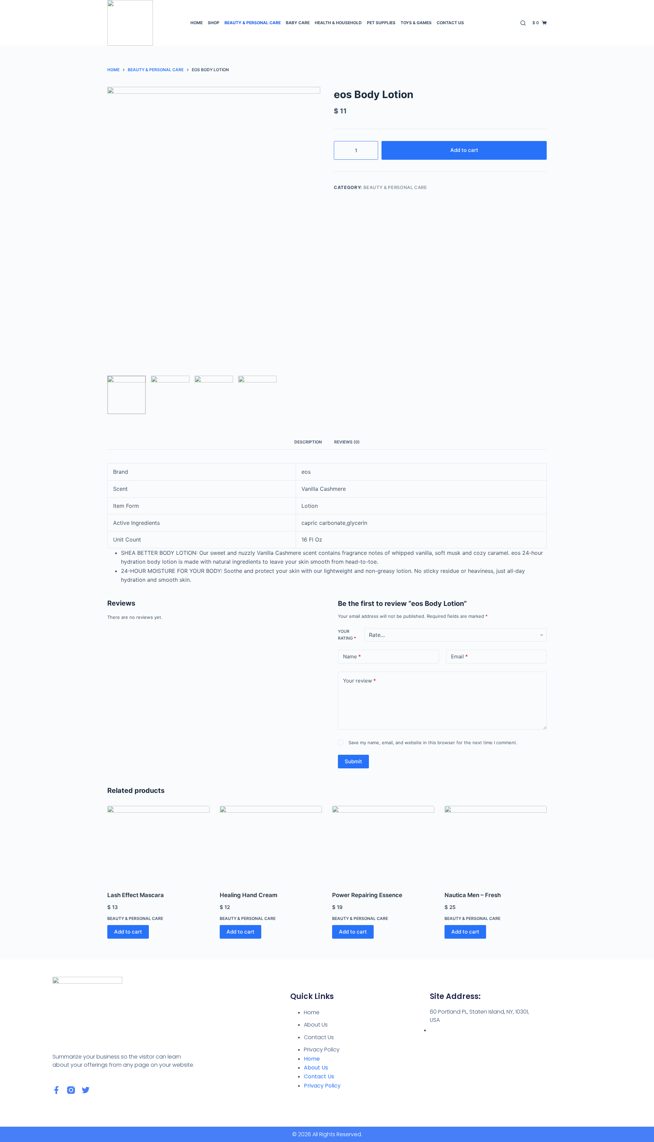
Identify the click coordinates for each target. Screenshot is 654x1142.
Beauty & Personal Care (395, 187)
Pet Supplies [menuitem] (381, 22)
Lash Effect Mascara (135, 895)
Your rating (347, 635)
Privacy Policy (322, 1049)
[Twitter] (86, 1090)
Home (312, 1012)
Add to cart (464, 150)
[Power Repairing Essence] (383, 844)
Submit (353, 761)
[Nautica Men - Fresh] (496, 844)
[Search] (523, 23)
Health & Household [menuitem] (338, 22)
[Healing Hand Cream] (271, 844)
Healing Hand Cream (248, 895)
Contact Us (319, 1037)
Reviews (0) (347, 441)
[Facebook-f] (56, 1090)
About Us (316, 1025)
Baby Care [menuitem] (298, 22)
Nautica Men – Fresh (473, 895)
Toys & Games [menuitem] (416, 22)
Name (352, 656)
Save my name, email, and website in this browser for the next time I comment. (432, 742)
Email (459, 656)
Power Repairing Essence (367, 895)
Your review (359, 680)
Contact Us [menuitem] (450, 22)
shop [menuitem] (213, 22)
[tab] (308, 442)
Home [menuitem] (196, 22)
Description (308, 441)
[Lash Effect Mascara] (158, 844)
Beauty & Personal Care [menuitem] (252, 22)
